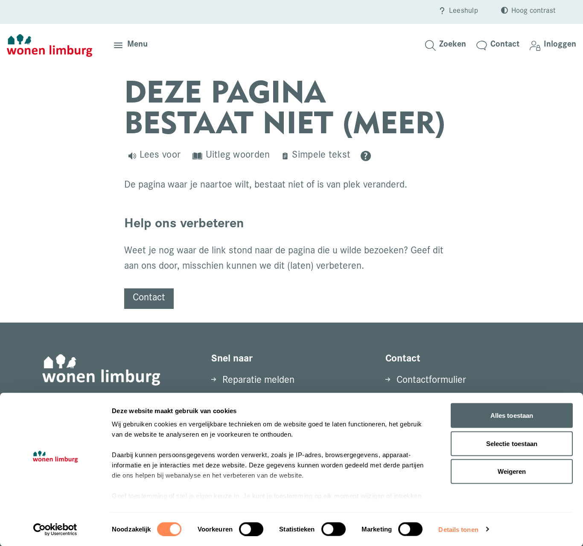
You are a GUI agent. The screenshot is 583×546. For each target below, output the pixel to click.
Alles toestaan (511, 415)
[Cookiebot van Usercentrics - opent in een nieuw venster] (55, 529)
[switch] (251, 529)
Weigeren (512, 471)
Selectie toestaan (512, 443)
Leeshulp (463, 11)
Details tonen (458, 529)
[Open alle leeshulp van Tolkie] (366, 156)
